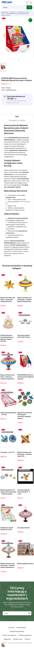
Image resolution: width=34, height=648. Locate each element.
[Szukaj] (29, 7)
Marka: (3, 88)
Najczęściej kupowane (17, 631)
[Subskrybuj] (29, 613)
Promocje (11, 627)
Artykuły (27, 639)
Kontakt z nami (17, 639)
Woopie (8, 88)
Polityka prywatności (25, 635)
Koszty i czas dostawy (9, 635)
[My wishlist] (27, 2)
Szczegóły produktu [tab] (17, 120)
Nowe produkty (21, 627)
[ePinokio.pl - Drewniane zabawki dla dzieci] (7, 2)
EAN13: (3, 90)
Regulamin (7, 639)
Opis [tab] (17, 116)
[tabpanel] (17, 39)
